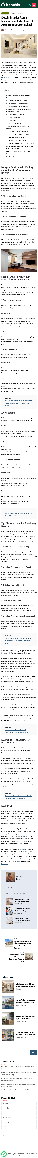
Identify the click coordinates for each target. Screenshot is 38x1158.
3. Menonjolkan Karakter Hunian (18, 106)
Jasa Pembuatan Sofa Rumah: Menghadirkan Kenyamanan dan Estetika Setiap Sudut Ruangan (19, 403)
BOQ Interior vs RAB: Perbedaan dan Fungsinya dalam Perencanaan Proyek (23, 919)
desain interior (5, 77)
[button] (34, 5)
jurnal (17, 1005)
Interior (5, 13)
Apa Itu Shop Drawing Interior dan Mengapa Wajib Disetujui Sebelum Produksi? (18, 1085)
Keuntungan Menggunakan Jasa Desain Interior (18, 152)
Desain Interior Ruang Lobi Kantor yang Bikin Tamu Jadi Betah (25, 1033)
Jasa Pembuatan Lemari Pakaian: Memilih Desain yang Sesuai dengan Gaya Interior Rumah (18, 640)
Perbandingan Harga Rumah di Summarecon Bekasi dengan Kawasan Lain (16, 958)
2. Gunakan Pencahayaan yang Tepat (19, 134)
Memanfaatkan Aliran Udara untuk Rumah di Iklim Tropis (25, 1001)
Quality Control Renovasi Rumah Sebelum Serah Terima (16, 1090)
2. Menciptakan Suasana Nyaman (18, 104)
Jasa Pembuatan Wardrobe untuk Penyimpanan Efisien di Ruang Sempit (17, 731)
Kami (18, 861)
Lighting (7, 1122)
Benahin (25, 836)
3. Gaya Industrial (13, 120)
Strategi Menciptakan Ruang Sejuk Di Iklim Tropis (25, 1017)
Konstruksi (8, 1117)
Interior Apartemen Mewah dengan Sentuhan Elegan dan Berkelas (26, 985)
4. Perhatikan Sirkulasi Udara (17, 140)
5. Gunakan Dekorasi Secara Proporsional (21, 143)
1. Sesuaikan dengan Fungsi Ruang (18, 131)
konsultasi (4, 864)
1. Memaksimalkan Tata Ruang (17, 101)
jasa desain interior (22, 841)
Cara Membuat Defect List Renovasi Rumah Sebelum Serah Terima (22, 900)
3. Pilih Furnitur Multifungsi (16, 137)
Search (33, 1052)
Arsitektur (7, 1103)
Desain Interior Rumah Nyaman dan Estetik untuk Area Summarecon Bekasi (17, 21)
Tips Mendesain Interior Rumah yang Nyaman (17, 128)
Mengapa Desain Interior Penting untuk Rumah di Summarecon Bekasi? (18, 97)
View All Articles (12, 888)
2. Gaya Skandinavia (14, 117)
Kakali (6, 30)
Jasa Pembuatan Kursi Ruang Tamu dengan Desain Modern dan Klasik (18, 514)
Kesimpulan (10, 156)
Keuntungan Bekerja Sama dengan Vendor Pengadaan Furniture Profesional (18, 797)
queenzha (18, 989)
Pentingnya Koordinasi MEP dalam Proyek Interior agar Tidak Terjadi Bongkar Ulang (23, 910)
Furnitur (7, 1108)
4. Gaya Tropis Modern (15, 123)
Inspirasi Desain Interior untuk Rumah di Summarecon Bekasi (18, 111)
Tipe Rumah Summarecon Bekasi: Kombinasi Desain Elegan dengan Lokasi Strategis (22, 944)
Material (7, 1127)
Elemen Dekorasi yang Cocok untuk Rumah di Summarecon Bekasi (19, 147)
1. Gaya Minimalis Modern (16, 115)
